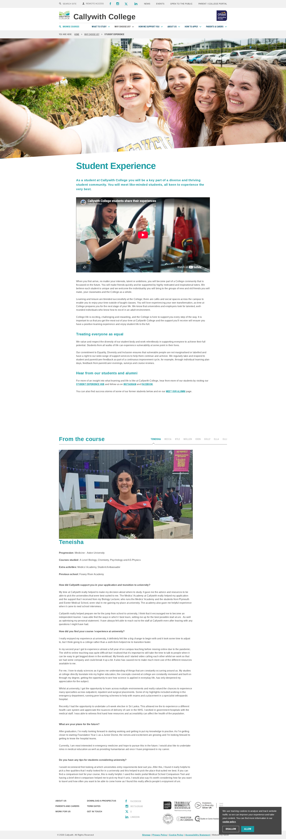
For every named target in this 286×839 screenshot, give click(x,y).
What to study (99, 26)
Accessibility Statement (197, 835)
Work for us (62, 811)
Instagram (117, 3)
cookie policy (229, 821)
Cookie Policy (176, 835)
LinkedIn (135, 817)
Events (160, 4)
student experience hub (90, 384)
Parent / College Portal (212, 4)
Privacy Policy (159, 835)
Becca (167, 439)
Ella (216, 439)
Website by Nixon (220, 835)
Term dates (93, 806)
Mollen (188, 439)
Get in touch (94, 811)
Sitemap (146, 835)
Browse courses (71, 26)
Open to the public (181, 4)
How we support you (149, 26)
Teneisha (156, 439)
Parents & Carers (214, 26)
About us (172, 26)
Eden (198, 439)
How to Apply (191, 26)
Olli (225, 439)
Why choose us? (122, 26)
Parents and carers (67, 806)
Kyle (177, 439)
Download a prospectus (101, 801)
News (147, 4)
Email (97, 410)
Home (76, 34)
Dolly (207, 439)
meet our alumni (175, 391)
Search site (69, 4)
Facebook (110, 3)
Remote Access (95, 3)
